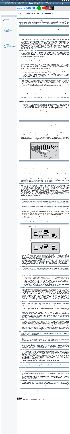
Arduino (16, 3)
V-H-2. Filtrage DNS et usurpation (8, 30)
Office (42, 2)
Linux (13, 3)
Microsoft (22, 2)
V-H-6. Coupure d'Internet (7, 36)
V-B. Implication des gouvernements (7, 20)
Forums (13, 0)
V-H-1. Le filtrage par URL (7, 29)
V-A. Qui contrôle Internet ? (6, 19)
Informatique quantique (56, 3)
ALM (19, 2)
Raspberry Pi (28, 3)
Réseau (32, 3)
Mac (24, 3)
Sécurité (38, 3)
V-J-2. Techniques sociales (7, 45)
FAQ (21, 0)
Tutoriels (18, 0)
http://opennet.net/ (42, 56)
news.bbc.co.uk (47, 206)
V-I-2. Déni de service (6, 39)
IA (17, 2)
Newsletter (32, 0)
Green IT (35, 3)
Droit (44, 0)
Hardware (19, 3)
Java (25, 2)
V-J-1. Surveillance (6, 44)
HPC (22, 3)
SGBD (39, 2)
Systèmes (48, 2)
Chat (28, 0)
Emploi (36, 0)
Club (47, 0)
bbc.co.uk (56, 206)
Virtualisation (50, 3)
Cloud (15, 2)
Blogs (24, 0)
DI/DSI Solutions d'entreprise (9, 2)
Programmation (35, 2)
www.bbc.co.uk (62, 206)
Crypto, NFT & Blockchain (63, 3)
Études (40, 0)
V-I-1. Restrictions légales (7, 38)
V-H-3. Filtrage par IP (6, 31)
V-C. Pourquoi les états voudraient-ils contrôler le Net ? (10, 21)
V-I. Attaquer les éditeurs (6, 37)
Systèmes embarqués (44, 3)
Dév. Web (28, 2)
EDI (31, 2)
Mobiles (45, 2)
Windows (9, 3)
